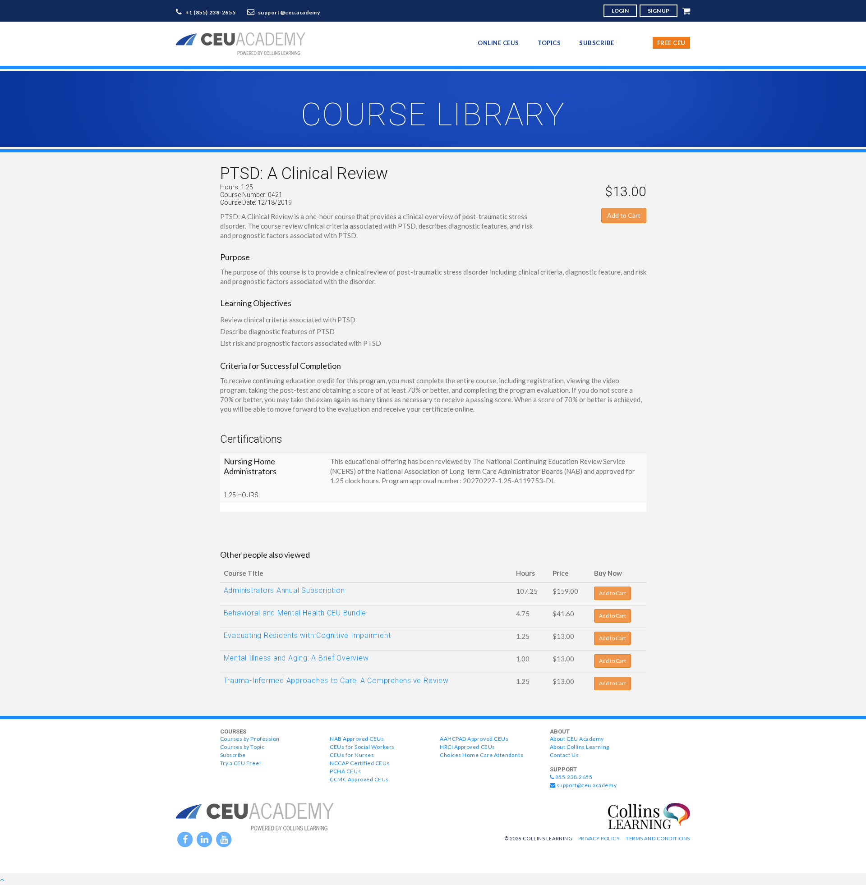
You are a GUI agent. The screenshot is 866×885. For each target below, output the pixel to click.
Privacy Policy (599, 838)
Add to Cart (623, 215)
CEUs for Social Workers (362, 746)
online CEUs (498, 42)
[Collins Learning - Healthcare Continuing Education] (649, 815)
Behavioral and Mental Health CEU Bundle (295, 613)
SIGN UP (658, 10)
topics (549, 42)
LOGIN (620, 10)
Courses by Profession (250, 738)
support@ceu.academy (289, 12)
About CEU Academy (577, 738)
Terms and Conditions (658, 838)
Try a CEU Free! (241, 763)
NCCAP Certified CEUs (360, 763)
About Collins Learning (579, 746)
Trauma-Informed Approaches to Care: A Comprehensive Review (336, 680)
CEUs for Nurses (352, 755)
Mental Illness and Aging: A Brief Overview (296, 658)
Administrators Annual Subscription (284, 590)
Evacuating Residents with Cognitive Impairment (307, 635)
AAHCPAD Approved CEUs (474, 738)
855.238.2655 (573, 777)
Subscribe (596, 42)
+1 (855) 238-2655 (210, 12)
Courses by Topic (242, 746)
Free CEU (671, 42)
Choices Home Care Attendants (481, 755)
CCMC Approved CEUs (359, 779)
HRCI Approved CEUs (467, 746)
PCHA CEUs (345, 771)
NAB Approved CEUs (357, 738)
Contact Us (564, 755)
